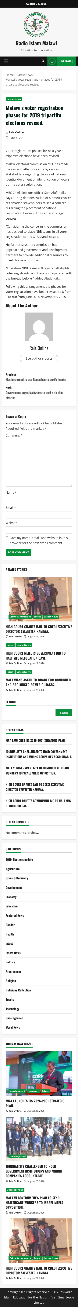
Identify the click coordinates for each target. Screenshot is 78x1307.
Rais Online (16, 132)
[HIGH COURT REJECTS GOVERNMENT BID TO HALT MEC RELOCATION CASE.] (39, 645)
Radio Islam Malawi (36, 43)
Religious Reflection (18, 990)
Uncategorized (14, 1018)
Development (14, 887)
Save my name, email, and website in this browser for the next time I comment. (39, 540)
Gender (10, 924)
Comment (14, 436)
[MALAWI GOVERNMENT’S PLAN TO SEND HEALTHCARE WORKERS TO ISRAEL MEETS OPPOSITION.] (39, 1190)
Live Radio (66, 61)
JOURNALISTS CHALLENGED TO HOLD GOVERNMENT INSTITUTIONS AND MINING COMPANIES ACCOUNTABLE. (34, 1171)
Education (12, 906)
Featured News (15, 915)
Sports (10, 999)
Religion (11, 980)
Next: (34, 392)
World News (13, 1027)
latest (37, 616)
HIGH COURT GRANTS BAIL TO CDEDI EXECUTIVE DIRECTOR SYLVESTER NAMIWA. (39, 629)
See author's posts (39, 358)
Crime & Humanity (20, 616)
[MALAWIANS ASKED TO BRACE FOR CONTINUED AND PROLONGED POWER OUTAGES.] (39, 672)
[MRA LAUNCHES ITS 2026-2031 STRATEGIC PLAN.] (39, 1073)
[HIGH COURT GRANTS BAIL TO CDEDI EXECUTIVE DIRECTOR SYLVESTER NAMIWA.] (39, 599)
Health (10, 934)
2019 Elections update (19, 859)
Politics (10, 962)
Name (11, 492)
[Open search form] (43, 61)
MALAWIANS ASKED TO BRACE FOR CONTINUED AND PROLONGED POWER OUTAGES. (38, 682)
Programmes (13, 971)
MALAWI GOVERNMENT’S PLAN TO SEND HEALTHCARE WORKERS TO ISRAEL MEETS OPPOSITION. (34, 1202)
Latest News (14, 99)
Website (11, 523)
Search (11, 702)
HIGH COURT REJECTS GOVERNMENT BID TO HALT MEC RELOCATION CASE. (36, 655)
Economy (11, 897)
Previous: (36, 377)
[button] (6, 61)
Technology (12, 1008)
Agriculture (13, 868)
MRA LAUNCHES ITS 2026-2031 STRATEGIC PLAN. (36, 740)
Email (11, 508)
